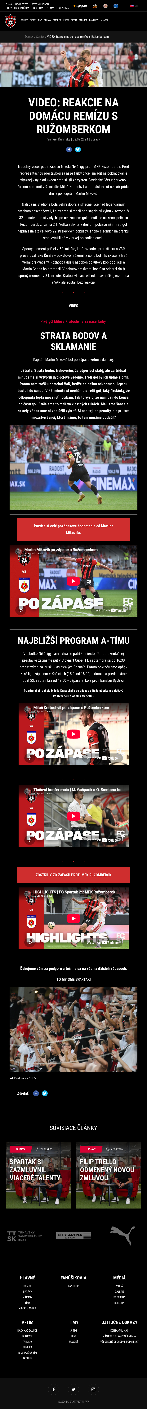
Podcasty (120, 1297)
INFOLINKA (38, 8)
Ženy (73, 1336)
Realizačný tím (27, 1352)
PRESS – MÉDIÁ (70, 20)
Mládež (73, 1341)
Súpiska (27, 1347)
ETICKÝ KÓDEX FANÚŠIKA (17, 8)
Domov (24, 20)
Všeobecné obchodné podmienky (119, 1341)
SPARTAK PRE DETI (40, 4)
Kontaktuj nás (119, 1330)
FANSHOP (83, 20)
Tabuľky (27, 1341)
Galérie (119, 1291)
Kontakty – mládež (98, 20)
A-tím (73, 1330)
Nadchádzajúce (27, 1330)
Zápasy (32, 20)
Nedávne (27, 1336)
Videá (119, 1286)
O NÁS (9, 4)
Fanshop (73, 1286)
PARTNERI (57, 20)
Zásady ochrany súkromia (119, 1336)
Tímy (40, 20)
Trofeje (27, 1358)
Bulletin (119, 1302)
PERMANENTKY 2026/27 (58, 8)
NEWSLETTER (21, 4)
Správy (47, 20)
